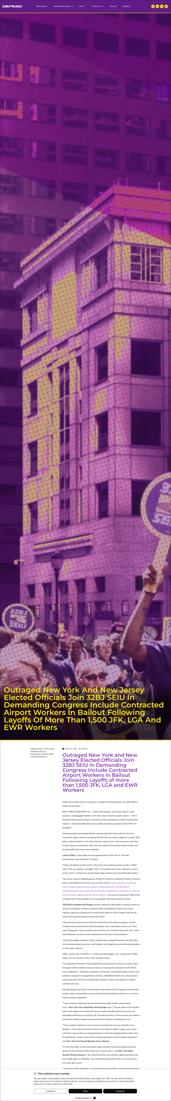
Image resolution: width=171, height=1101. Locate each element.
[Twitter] (157, 6)
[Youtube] (166, 6)
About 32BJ (41, 6)
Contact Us (97, 6)
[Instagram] (161, 6)
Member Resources (62, 6)
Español (126, 6)
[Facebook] (153, 6)
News (81, 6)
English (113, 6)
